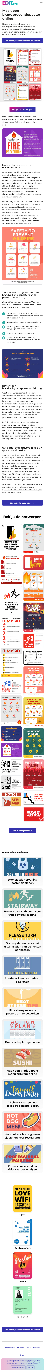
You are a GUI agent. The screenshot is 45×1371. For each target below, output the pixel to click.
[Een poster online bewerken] (22, 1266)
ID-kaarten (22, 1317)
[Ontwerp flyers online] (22, 1199)
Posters (22, 1281)
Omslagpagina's (22, 1248)
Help (29, 1348)
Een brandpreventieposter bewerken (22, 41)
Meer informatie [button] (33, 1363)
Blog (22, 1355)
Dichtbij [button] (30, 1367)
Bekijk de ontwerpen (22, 109)
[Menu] (41, 3)
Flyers (22, 1214)
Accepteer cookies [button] (18, 1367)
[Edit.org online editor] (10, 3)
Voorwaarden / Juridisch (14, 1348)
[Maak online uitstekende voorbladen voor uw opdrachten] (22, 1233)
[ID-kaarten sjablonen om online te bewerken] (22, 1300)
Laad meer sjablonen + (22, 831)
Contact (36, 1348)
